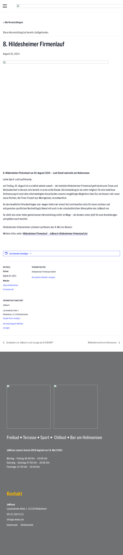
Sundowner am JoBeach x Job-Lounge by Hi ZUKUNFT (29, 342)
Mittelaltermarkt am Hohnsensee (102, 342)
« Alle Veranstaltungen (13, 22)
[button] (5, 6)
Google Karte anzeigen (11, 318)
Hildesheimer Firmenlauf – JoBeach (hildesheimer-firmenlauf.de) (55, 233)
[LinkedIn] (25, 476)
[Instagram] (9, 476)
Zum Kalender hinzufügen (18, 253)
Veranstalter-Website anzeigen (43, 277)
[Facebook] (17, 476)
